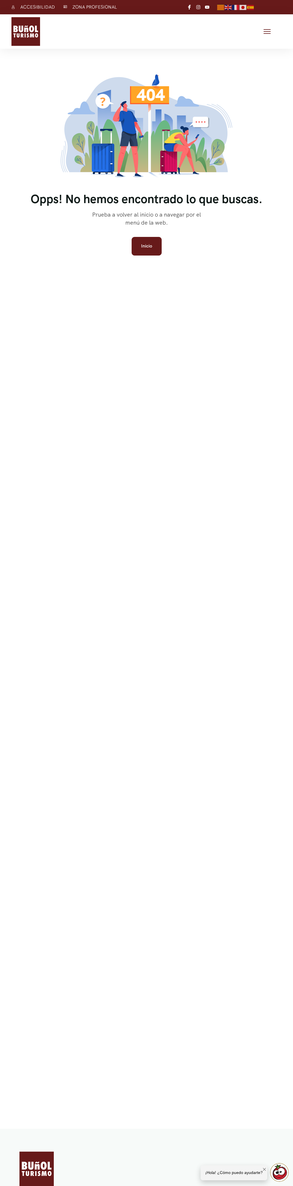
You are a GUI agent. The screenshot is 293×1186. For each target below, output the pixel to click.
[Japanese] (243, 7)
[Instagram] (198, 7)
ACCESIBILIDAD (37, 7)
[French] (235, 7)
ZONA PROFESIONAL (94, 7)
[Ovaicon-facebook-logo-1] (189, 7)
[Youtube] (207, 7)
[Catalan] (221, 7)
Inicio (146, 246)
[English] (228, 7)
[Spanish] (250, 7)
